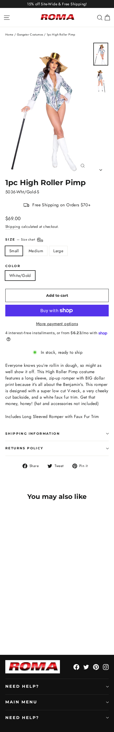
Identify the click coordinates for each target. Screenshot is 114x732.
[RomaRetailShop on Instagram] (106, 667)
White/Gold (20, 275)
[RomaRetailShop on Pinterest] (96, 667)
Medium (36, 251)
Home (9, 34)
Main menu (21, 702)
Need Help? (22, 686)
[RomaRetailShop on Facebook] (76, 667)
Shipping (12, 226)
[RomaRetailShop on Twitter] (86, 667)
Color (12, 266)
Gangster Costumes (30, 34)
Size (20, 239)
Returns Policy (24, 448)
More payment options (57, 324)
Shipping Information (32, 433)
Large (58, 251)
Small (14, 251)
